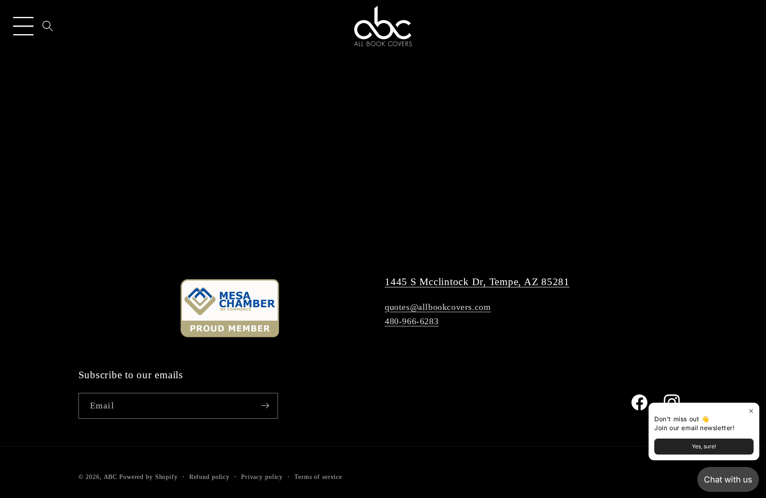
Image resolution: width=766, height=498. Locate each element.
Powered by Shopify (148, 477)
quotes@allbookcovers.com (438, 307)
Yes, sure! (704, 446)
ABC (110, 477)
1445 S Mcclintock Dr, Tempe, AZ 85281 (477, 281)
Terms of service (318, 477)
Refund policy (209, 477)
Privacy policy (262, 477)
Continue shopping (382, 207)
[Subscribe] (265, 406)
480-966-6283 (411, 321)
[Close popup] (751, 411)
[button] (23, 26)
